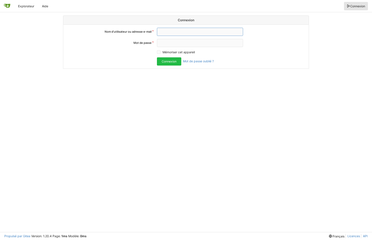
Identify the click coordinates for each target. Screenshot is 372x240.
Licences (353, 236)
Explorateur (26, 6)
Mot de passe (142, 42)
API (365, 236)
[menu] (337, 236)
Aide (45, 6)
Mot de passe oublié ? (198, 61)
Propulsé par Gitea (17, 236)
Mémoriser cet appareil (179, 52)
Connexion (357, 6)
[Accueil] (7, 6)
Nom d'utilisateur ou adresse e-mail (128, 31)
